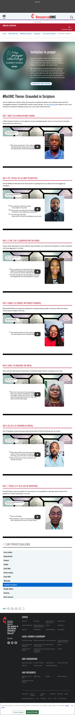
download (52, 104)
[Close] (72, 706)
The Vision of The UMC (26, 677)
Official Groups (38, 665)
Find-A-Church (32, 694)
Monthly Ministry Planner (26, 649)
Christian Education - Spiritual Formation (63, 641)
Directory (25, 694)
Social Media (61, 629)
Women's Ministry (50, 649)
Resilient (6, 560)
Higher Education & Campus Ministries (39, 626)
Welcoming (7, 580)
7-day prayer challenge (49, 33)
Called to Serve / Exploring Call (50, 621)
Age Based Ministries (39, 640)
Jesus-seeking (8, 552)
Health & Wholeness (27, 625)
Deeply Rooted (8, 556)
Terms (54, 698)
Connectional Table (63, 663)
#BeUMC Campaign (9, 25)
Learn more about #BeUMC (41, 84)
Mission (60, 644)
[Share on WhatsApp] (16, 608)
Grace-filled (7, 576)
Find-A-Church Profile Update (27, 681)
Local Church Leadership (33, 636)
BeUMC (48, 676)
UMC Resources (13, 33)
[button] (71, 16)
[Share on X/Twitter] (12, 608)
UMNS (66, 694)
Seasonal (24, 629)
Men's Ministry (49, 644)
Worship (60, 649)
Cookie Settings (62, 698)
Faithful (6, 564)
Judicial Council (50, 663)
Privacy (50, 698)
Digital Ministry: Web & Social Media (39, 645)
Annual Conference (51, 640)
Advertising (43, 698)
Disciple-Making (8, 589)
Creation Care (61, 621)
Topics (25, 617)
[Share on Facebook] (8, 608)
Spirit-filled (7, 568)
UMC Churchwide (29, 658)
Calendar (52, 694)
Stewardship (37, 629)
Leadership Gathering (51, 665)
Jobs (37, 698)
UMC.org (60, 694)
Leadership (60, 625)
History (47, 625)
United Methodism (50, 629)
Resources (37, 33)
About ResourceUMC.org (28, 698)
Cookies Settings (18, 712)
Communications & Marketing (27, 645)
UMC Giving (37, 676)
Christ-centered (8, 597)
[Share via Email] (23, 608)
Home (4, 33)
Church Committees (27, 640)
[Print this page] (19, 608)
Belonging (36, 621)
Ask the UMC (42, 694)
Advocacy (24, 621)
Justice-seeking (8, 572)
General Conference (27, 663)
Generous (6, 593)
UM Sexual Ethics (62, 676)
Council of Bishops (39, 663)
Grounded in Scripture (10, 585)
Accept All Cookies (32, 712)
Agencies (24, 665)
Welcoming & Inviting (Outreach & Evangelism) (39, 650)
